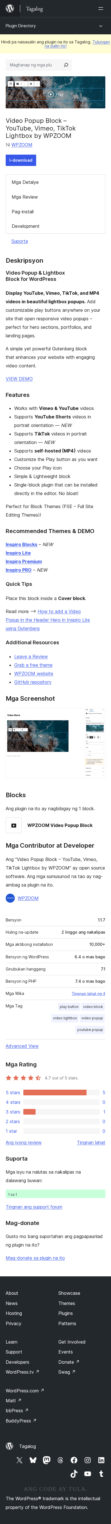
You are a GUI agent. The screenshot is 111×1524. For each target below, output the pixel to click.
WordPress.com (25, 1391)
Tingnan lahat (91, 1142)
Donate (69, 1362)
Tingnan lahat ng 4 (88, 993)
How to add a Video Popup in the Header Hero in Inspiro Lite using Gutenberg (48, 620)
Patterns (67, 1323)
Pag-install (23, 211)
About (12, 1293)
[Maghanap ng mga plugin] (66, 65)
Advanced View (22, 1046)
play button (69, 1007)
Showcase (69, 1293)
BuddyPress (21, 1421)
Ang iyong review (24, 1142)
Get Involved (72, 1342)
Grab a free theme (33, 665)
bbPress (17, 1410)
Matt (14, 1400)
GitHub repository (33, 682)
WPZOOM (21, 145)
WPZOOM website (33, 673)
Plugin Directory (21, 25)
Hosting (14, 1313)
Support (14, 1352)
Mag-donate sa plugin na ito (35, 1258)
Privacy (13, 1323)
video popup (92, 1018)
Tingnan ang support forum (34, 1207)
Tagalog (27, 1446)
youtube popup (90, 1030)
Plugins (65, 1313)
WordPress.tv (23, 1372)
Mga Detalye (25, 182)
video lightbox (65, 1018)
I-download (20, 160)
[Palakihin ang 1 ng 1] (97, 716)
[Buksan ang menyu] (102, 8)
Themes (66, 1303)
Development (26, 226)
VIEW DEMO (19, 379)
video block (93, 1007)
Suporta (19, 241)
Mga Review (25, 197)
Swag (67, 1372)
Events (65, 1352)
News (12, 1303)
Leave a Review (31, 656)
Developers (17, 1362)
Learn (11, 1342)
